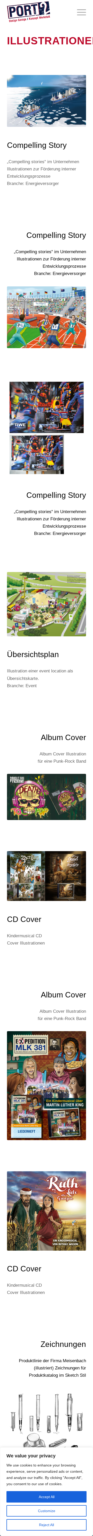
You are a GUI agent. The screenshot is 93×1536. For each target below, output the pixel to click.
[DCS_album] (46, 797)
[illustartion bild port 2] (46, 1445)
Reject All (46, 1525)
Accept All (47, 1497)
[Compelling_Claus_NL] (46, 428)
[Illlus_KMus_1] (46, 876)
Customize (46, 1511)
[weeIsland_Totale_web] (46, 604)
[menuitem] (79, 11)
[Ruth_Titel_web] (46, 1211)
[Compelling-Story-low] (46, 101)
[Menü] (79, 11)
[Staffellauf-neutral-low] (46, 317)
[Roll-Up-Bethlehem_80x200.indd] (46, 1085)
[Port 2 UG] (38, 11)
